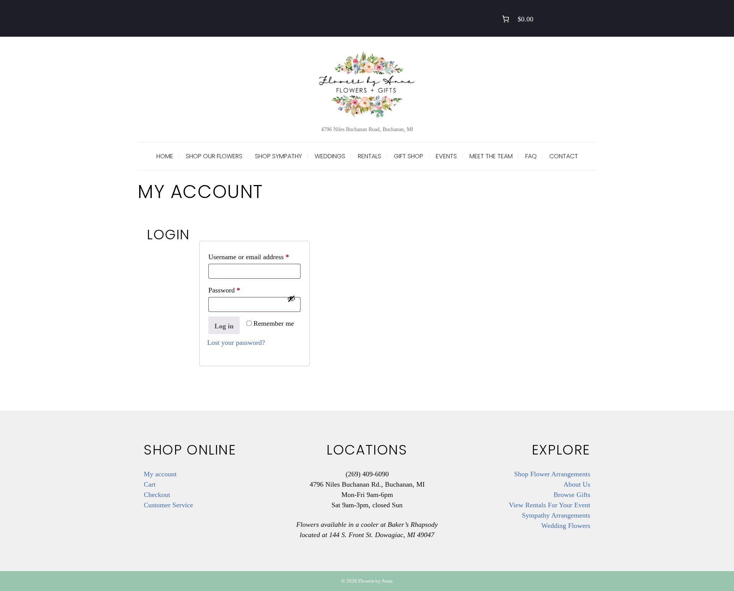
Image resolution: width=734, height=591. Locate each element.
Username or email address (254, 257)
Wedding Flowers (565, 525)
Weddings (330, 156)
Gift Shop (408, 156)
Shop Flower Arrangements (552, 474)
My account (160, 474)
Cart (150, 484)
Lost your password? (236, 342)
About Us (576, 484)
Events (446, 156)
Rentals (369, 156)
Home (164, 156)
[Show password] (291, 298)
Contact (563, 156)
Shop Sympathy (278, 156)
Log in (224, 326)
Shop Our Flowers (214, 156)
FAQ (531, 156)
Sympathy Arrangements (556, 515)
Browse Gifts (572, 494)
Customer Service (168, 505)
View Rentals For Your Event (549, 505)
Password (236, 290)
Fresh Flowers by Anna (367, 84)
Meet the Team (491, 156)
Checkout (157, 494)
